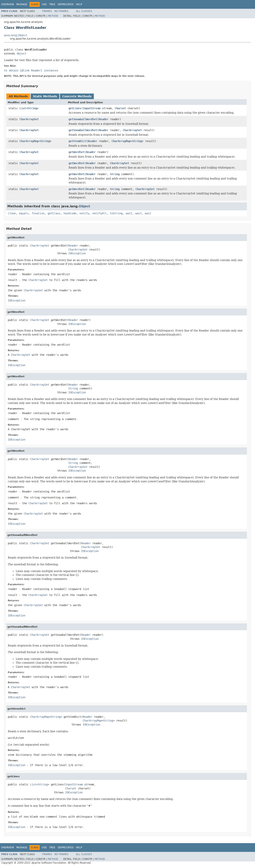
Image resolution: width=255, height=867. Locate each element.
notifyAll (99, 213)
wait (129, 213)
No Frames (61, 11)
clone (12, 213)
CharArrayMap (29, 141)
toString (116, 213)
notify (84, 213)
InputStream (91, 108)
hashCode (70, 213)
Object (21, 53)
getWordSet (76, 152)
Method (53, 16)
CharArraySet (29, 119)
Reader (103, 119)
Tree (52, 4)
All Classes (84, 11)
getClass (54, 213)
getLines (75, 108)
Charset (120, 108)
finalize (38, 213)
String (32, 108)
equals (23, 213)
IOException (77, 253)
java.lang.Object (15, 35)
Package (21, 4)
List (23, 108)
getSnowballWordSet (83, 119)
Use (44, 4)
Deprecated (66, 4)
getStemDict (77, 141)
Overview (7, 4)
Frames (47, 11)
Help (79, 4)
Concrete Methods (76, 96)
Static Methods (45, 96)
